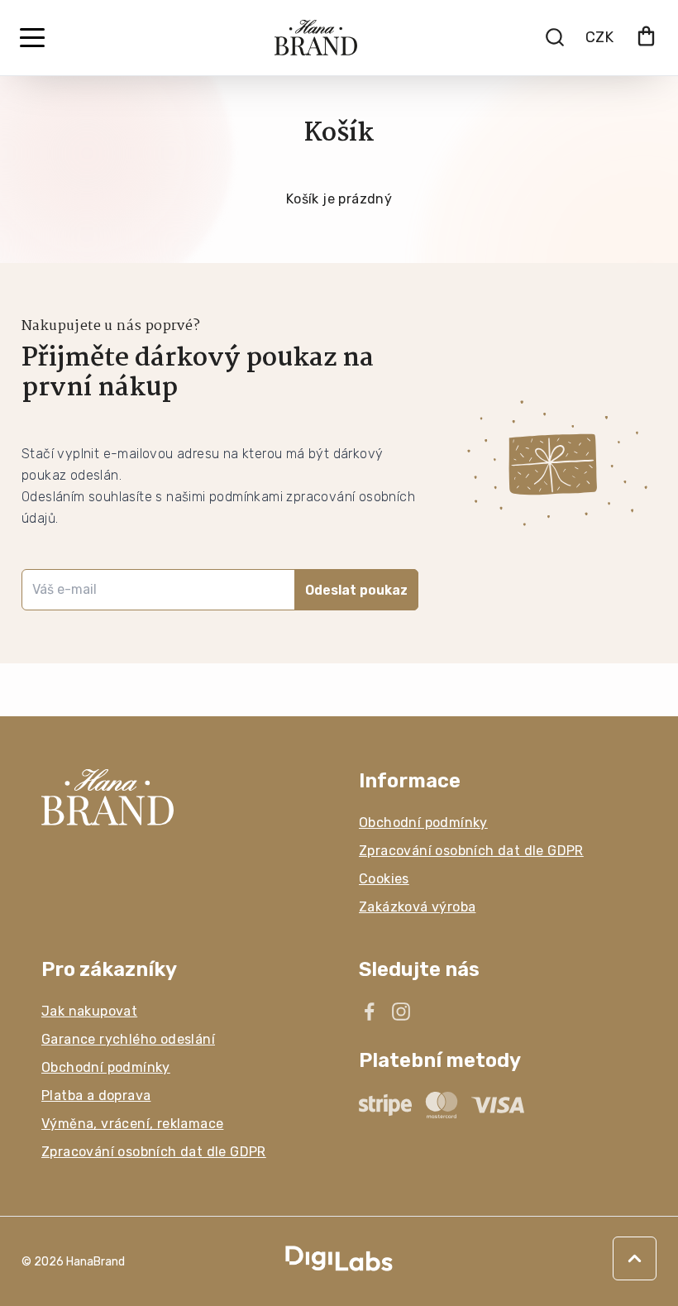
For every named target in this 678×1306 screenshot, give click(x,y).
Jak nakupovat (89, 1011)
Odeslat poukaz (356, 590)
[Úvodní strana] (316, 37)
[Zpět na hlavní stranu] (180, 797)
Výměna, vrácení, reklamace (132, 1123)
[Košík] (646, 38)
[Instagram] (401, 1011)
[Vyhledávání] (555, 37)
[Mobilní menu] (32, 38)
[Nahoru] (635, 1258)
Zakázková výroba (417, 907)
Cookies (384, 879)
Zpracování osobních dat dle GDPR (471, 851)
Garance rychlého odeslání (128, 1039)
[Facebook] (369, 1011)
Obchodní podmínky (423, 822)
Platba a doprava (95, 1095)
